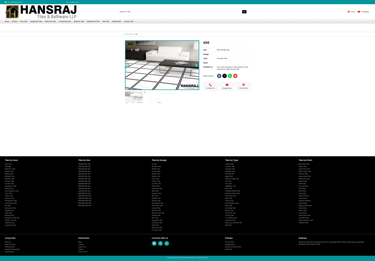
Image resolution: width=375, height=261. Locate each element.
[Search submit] (244, 11)
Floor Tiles (23, 21)
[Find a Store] (243, 85)
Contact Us (210, 88)
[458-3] (162, 65)
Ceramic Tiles (128, 21)
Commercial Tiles (65, 21)
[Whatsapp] (357, 2)
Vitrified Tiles (116, 21)
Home (7, 21)
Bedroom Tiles (79, 21)
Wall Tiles (105, 21)
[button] (219, 76)
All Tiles (14, 21)
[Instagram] (367, 2)
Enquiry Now (227, 88)
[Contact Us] (210, 85)
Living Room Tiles (36, 21)
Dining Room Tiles (93, 21)
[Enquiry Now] (227, 85)
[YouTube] (362, 2)
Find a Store (243, 88)
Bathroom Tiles (50, 21)
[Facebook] (353, 2)
